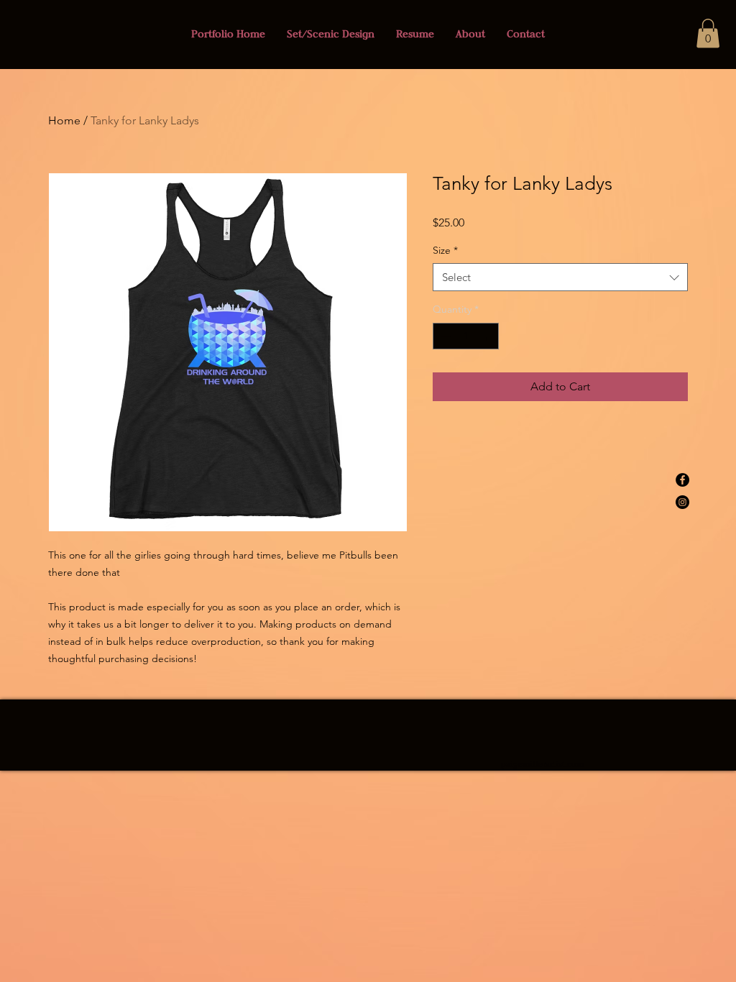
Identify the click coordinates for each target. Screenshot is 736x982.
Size (445, 250)
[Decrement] (444, 336)
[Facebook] (682, 480)
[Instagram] (682, 502)
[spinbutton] (466, 336)
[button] (708, 33)
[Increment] (488, 336)
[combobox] (560, 277)
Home (64, 120)
